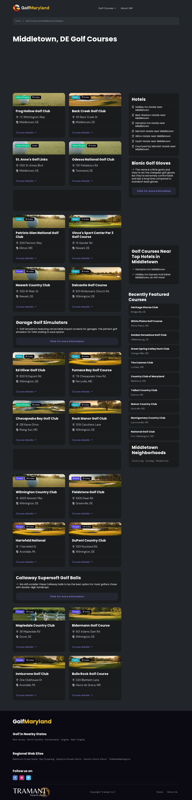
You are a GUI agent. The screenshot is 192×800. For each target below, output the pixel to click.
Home (18, 21)
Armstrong (138, 460)
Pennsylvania (52, 739)
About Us (172, 792)
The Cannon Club (142, 362)
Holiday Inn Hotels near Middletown (148, 109)
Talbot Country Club (144, 390)
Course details (24, 132)
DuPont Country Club (89, 540)
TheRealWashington (119, 759)
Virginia (65, 739)
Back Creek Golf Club (89, 111)
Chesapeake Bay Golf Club (37, 418)
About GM (127, 8)
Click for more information (67, 341)
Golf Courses (105, 8)
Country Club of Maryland (147, 376)
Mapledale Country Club (35, 625)
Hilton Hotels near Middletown (153, 136)
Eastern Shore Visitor (95, 759)
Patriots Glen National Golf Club (37, 235)
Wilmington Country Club (36, 492)
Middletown (162, 460)
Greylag (149, 460)
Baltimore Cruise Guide (25, 759)
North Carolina (35, 739)
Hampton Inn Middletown (150, 269)
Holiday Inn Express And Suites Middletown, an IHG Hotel (153, 276)
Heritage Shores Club (144, 307)
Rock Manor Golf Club (89, 418)
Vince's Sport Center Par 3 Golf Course (92, 235)
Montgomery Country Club (148, 418)
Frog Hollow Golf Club (33, 111)
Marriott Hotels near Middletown (154, 131)
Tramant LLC (108, 792)
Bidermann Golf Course (91, 625)
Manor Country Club (144, 404)
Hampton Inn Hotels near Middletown (150, 125)
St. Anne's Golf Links (32, 159)
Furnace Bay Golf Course (92, 370)
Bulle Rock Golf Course (90, 674)
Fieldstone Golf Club (88, 492)
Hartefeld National (30, 540)
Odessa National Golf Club (93, 159)
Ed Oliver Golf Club (30, 370)
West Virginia (77, 739)
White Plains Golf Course (146, 321)
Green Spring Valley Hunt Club (150, 349)
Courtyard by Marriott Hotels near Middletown (155, 148)
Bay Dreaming (46, 759)
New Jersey (19, 739)
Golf (34, 8)
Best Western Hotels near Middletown (150, 117)
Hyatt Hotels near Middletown (152, 141)
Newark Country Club (33, 285)
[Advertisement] (67, 200)
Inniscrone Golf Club (32, 674)
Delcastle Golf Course (89, 285)
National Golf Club (143, 431)
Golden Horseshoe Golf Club (148, 335)
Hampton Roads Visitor (69, 759)
